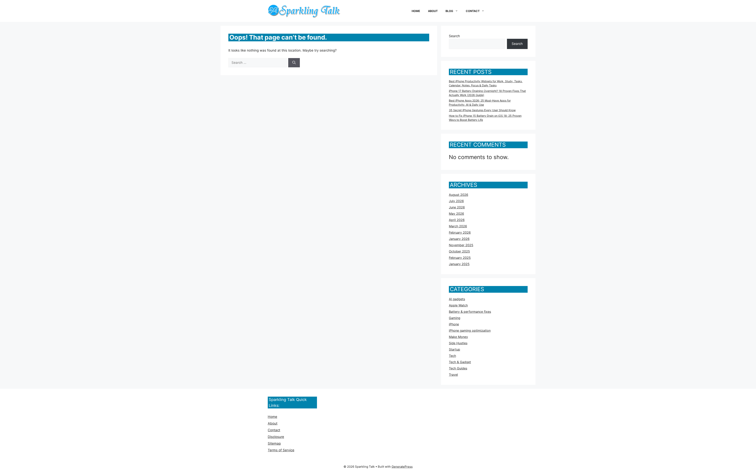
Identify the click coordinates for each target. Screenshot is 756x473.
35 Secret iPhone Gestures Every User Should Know (482, 110)
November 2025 (461, 245)
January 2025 (459, 264)
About (433, 11)
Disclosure (276, 437)
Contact (473, 11)
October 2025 (459, 251)
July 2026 (456, 201)
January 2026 (459, 239)
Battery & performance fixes (470, 312)
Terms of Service (281, 450)
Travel (453, 375)
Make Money (458, 337)
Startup (454, 349)
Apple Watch (458, 305)
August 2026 (458, 195)
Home (416, 11)
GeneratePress (402, 466)
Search (454, 36)
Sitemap (274, 443)
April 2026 (457, 220)
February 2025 (460, 258)
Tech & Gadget (460, 362)
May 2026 (456, 214)
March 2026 (458, 226)
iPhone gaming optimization (470, 330)
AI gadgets (457, 299)
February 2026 (460, 232)
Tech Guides (458, 368)
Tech (452, 356)
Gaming (454, 318)
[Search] (294, 63)
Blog (449, 11)
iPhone (454, 324)
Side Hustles (458, 343)
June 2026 (457, 207)
